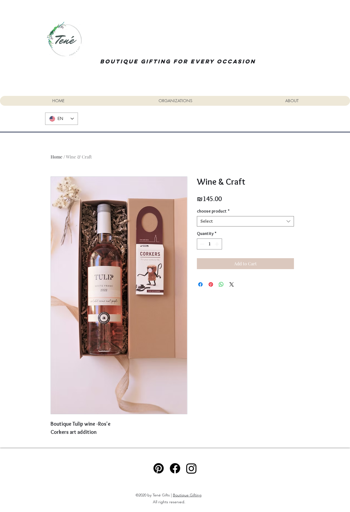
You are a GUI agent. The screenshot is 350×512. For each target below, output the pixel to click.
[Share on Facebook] (200, 284)
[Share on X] (231, 284)
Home (56, 157)
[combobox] (245, 221)
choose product (213, 211)
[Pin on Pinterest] (211, 284)
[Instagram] (191, 468)
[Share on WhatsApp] (221, 284)
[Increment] (217, 244)
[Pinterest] (158, 468)
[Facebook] (175, 468)
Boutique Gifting (187, 495)
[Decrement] (201, 244)
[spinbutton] (209, 244)
